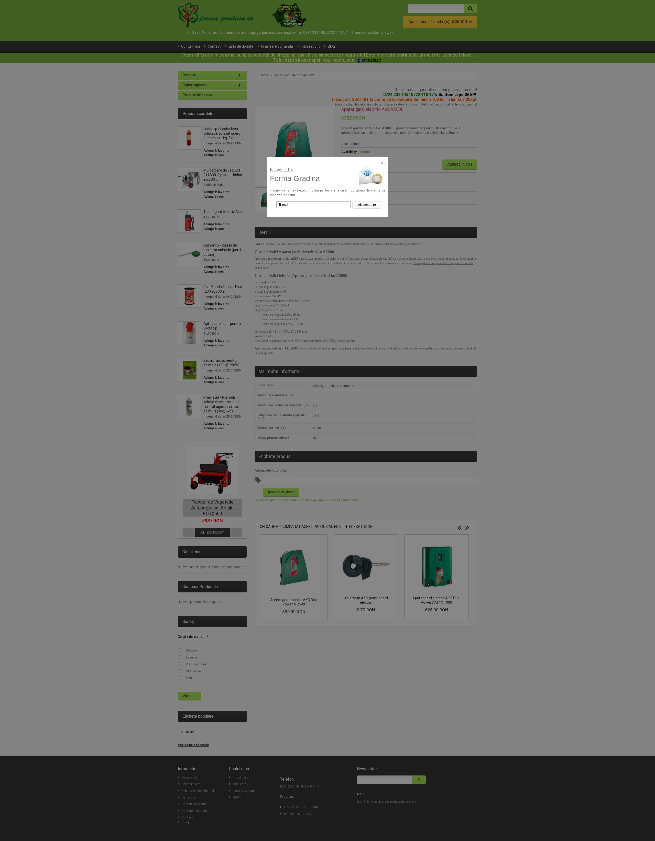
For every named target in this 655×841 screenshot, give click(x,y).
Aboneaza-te (367, 205)
